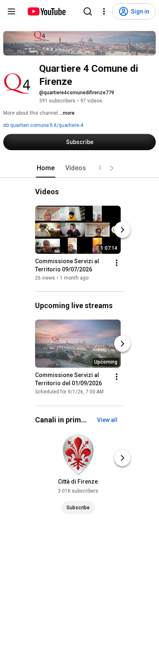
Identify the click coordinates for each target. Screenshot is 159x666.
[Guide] (11, 11)
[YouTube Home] (46, 11)
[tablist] (79, 168)
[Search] (88, 11)
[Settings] (104, 11)
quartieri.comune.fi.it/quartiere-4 (46, 125)
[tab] (45, 168)
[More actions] (116, 263)
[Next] (122, 230)
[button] (111, 168)
